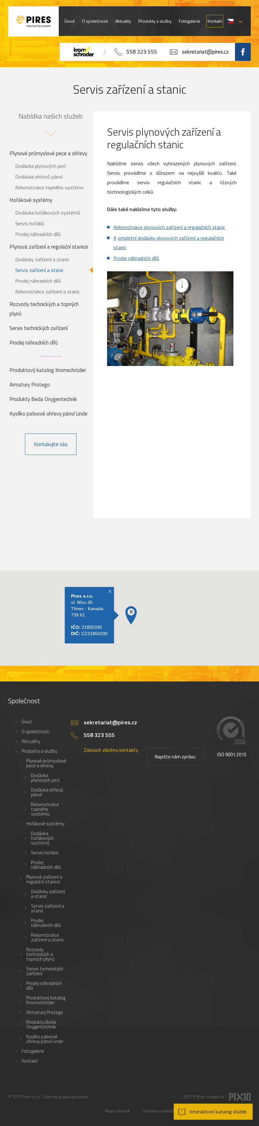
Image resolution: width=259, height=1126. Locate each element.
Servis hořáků (29, 223)
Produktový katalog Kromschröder (47, 370)
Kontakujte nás (51, 444)
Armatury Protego (29, 384)
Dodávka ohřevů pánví (39, 176)
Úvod (69, 21)
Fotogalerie (189, 21)
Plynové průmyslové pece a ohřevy (48, 153)
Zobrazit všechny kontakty (111, 750)
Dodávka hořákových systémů (47, 212)
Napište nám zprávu (175, 756)
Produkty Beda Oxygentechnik (43, 399)
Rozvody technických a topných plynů (44, 309)
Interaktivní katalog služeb (218, 1111)
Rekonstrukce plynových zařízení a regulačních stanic (169, 227)
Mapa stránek (117, 1111)
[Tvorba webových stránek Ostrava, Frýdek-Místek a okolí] (240, 1099)
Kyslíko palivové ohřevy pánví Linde (48, 414)
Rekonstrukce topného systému (49, 187)
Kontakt (215, 21)
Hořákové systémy (30, 200)
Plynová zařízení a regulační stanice (48, 247)
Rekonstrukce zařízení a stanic (47, 291)
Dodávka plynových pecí (40, 166)
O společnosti (95, 21)
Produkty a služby (155, 21)
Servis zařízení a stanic (39, 270)
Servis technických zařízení (38, 328)
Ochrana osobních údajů (164, 1111)
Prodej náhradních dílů (38, 234)
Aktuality (123, 21)
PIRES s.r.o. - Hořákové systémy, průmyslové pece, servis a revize (33, 21)
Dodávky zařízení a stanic (42, 259)
